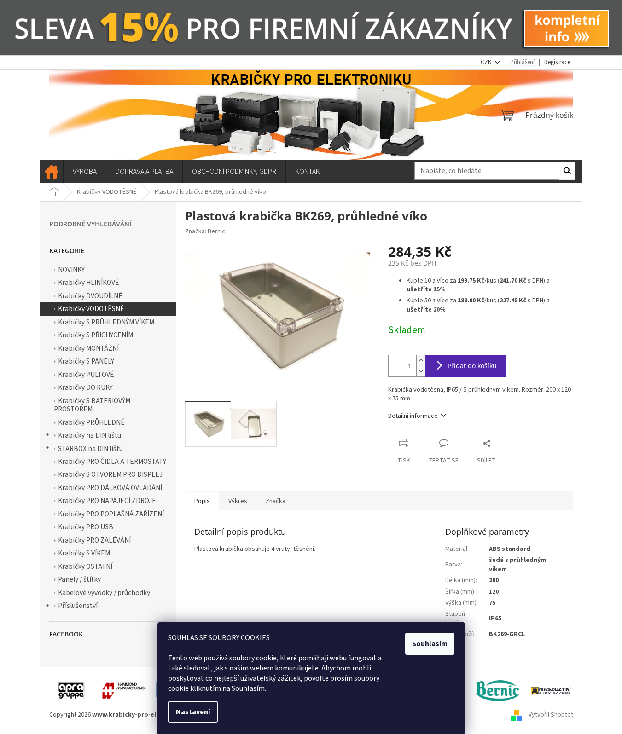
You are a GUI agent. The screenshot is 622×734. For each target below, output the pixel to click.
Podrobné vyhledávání (90, 224)
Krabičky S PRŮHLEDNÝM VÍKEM (106, 322)
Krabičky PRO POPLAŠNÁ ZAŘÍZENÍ (111, 514)
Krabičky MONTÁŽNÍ (88, 348)
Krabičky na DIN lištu (89, 435)
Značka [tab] (275, 501)
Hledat (567, 171)
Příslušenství (78, 606)
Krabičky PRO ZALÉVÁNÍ (94, 540)
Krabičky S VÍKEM (84, 553)
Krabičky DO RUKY (85, 387)
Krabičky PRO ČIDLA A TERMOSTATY (112, 462)
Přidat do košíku (472, 365)
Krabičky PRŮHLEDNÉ (91, 422)
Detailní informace (413, 416)
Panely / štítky (79, 579)
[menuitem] (51, 171)
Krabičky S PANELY (86, 361)
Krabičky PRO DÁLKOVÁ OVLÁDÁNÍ (110, 488)
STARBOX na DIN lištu (90, 449)
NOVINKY (71, 270)
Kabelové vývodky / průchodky (104, 593)
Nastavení (193, 712)
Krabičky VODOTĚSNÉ (91, 309)
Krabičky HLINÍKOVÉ (88, 282)
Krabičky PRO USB (85, 527)
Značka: (205, 231)
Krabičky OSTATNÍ (85, 566)
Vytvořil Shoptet (551, 714)
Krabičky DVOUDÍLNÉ (90, 296)
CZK (487, 62)
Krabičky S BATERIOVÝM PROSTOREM (92, 405)
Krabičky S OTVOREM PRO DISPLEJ (110, 474)
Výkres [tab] (237, 501)
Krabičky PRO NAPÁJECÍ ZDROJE (107, 501)
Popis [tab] (202, 501)
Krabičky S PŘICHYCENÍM (95, 335)
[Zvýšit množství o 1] (420, 360)
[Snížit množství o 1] (420, 371)
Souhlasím (430, 644)
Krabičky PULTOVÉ (86, 375)
